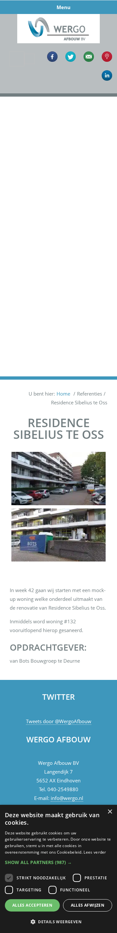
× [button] (109, 811)
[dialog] (58, 869)
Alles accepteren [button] (32, 905)
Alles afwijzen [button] (88, 905)
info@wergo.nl (67, 798)
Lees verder (95, 852)
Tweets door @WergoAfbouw (58, 721)
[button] (13, 236)
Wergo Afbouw (58, 15)
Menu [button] (64, 7)
